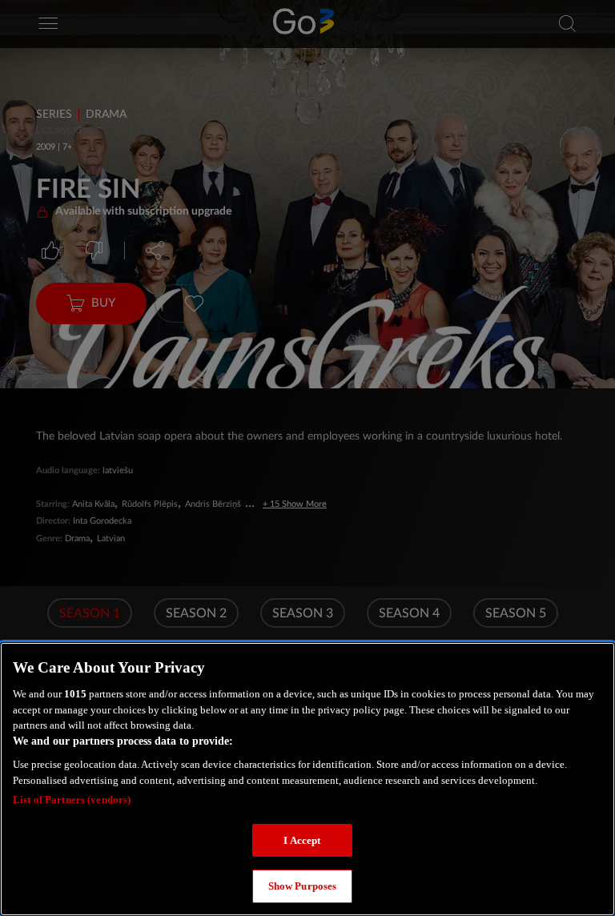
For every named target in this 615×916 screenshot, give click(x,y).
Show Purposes (302, 886)
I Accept (301, 840)
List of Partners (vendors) (72, 799)
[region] (307, 779)
